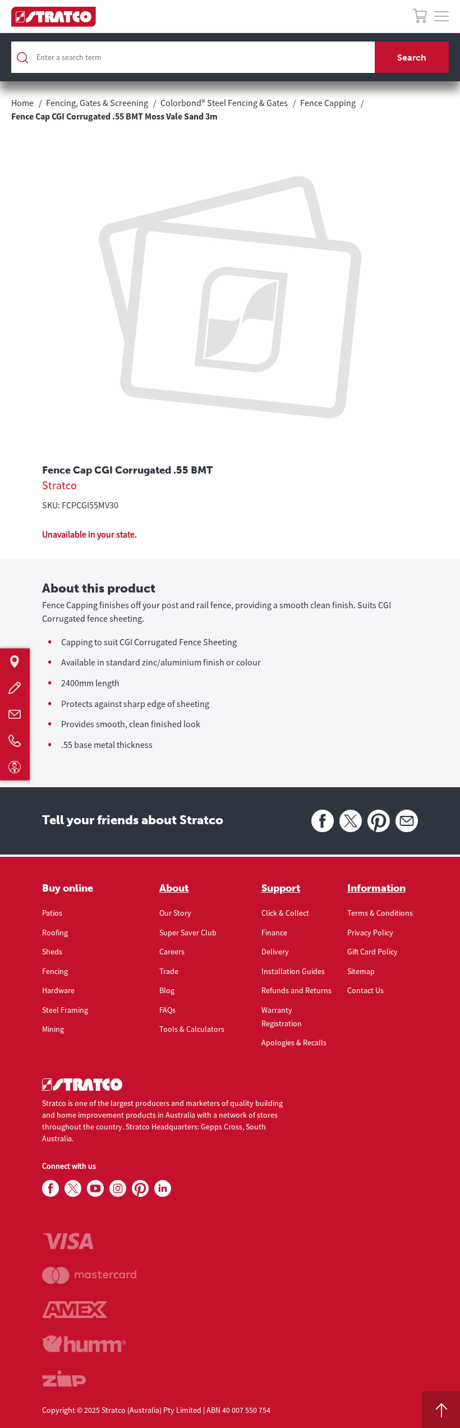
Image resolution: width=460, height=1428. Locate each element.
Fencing (55, 971)
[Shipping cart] (420, 17)
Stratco (59, 485)
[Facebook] (322, 821)
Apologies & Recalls (293, 1042)
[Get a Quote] (15, 687)
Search (411, 57)
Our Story (175, 913)
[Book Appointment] (15, 767)
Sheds (52, 952)
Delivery (275, 952)
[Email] (406, 821)
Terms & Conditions (380, 913)
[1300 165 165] (15, 740)
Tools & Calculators (191, 1029)
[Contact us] (15, 714)
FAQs (167, 1010)
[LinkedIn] (162, 1189)
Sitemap (361, 971)
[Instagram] (117, 1189)
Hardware (58, 990)
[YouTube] (95, 1189)
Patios (52, 913)
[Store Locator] (15, 661)
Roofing (55, 932)
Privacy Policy (370, 932)
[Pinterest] (378, 821)
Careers (172, 952)
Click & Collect (285, 913)
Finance (274, 932)
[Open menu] (441, 16)
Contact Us (365, 990)
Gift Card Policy (372, 952)
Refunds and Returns (296, 990)
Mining (53, 1029)
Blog (166, 990)
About (173, 888)
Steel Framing (65, 1010)
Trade (168, 971)
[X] (350, 821)
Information (376, 888)
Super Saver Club (188, 932)
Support (280, 888)
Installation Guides (293, 971)
